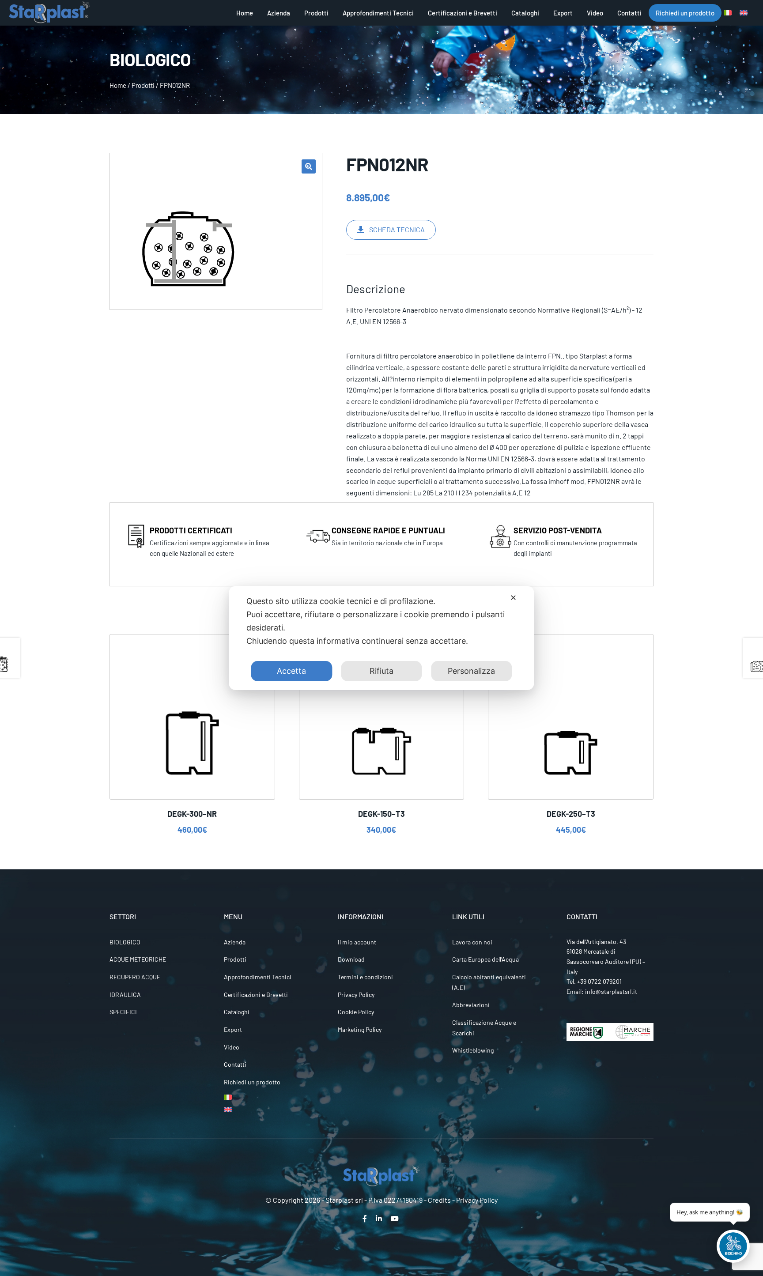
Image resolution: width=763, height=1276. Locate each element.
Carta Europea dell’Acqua (485, 959)
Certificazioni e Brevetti (462, 13)
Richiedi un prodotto (685, 13)
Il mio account (357, 942)
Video (595, 13)
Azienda (278, 13)
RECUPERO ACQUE (135, 977)
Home (244, 13)
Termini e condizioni (365, 977)
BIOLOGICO (125, 942)
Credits (439, 1200)
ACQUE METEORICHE (138, 959)
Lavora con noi (472, 942)
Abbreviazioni (471, 1004)
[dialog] (381, 638)
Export (563, 13)
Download (351, 959)
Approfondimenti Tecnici (378, 13)
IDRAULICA (125, 994)
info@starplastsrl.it (611, 991)
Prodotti (316, 13)
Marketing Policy (360, 1029)
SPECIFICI (123, 1012)
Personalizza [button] (471, 671)
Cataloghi (525, 13)
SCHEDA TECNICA (397, 229)
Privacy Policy (356, 994)
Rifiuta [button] (381, 671)
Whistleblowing (473, 1050)
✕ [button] (513, 597)
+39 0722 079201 (599, 981)
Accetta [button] (291, 671)
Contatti (629, 13)
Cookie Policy (356, 1012)
